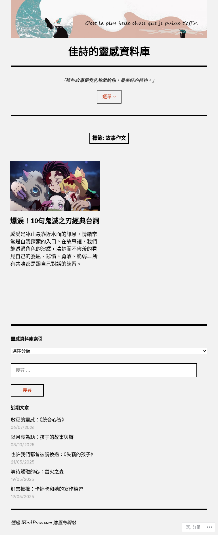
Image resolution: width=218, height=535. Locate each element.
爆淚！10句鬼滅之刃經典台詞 (54, 221)
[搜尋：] (104, 370)
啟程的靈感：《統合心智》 (38, 420)
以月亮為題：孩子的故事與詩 (42, 437)
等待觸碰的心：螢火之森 (37, 472)
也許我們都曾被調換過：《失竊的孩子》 (53, 454)
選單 (107, 96)
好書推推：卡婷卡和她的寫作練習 (47, 489)
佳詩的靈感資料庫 (109, 52)
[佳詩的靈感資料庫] (109, 19)
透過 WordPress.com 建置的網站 (43, 522)
